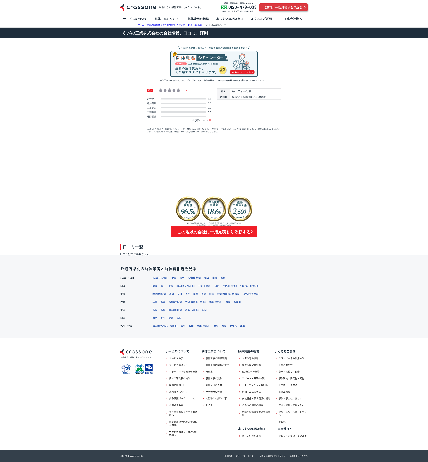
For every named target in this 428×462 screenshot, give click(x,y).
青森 (174, 278)
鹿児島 (233, 326)
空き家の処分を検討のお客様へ (183, 413)
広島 (187, 310)
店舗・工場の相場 (251, 392)
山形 (214, 278)
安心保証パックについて (182, 398)
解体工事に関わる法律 (217, 365)
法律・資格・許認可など (291, 405)
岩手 (182, 278)
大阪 (187, 302)
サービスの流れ (177, 358)
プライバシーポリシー (246, 456)
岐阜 (211, 294)
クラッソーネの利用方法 (291, 358)
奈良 (228, 302)
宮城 (190, 278)
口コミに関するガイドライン (273, 456)
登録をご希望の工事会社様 (293, 436)
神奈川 (226, 286)
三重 (154, 302)
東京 (217, 286)
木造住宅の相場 (250, 358)
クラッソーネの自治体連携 (183, 372)
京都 (171, 302)
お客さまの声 (176, 405)
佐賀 (183, 326)
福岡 (154, 326)
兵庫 (211, 302)
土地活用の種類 (214, 392)
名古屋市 (253, 294)
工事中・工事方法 (288, 385)
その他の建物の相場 (252, 405)
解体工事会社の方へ (299, 456)
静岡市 (226, 294)
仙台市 (196, 278)
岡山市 (177, 310)
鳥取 (154, 310)
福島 (222, 278)
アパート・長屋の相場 (253, 378)
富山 (171, 294)
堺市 (202, 302)
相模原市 (254, 286)
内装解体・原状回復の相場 (256, 398)
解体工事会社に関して (290, 398)
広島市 (194, 310)
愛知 (245, 294)
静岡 (219, 294)
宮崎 (224, 326)
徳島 (154, 318)
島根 (162, 310)
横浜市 (234, 286)
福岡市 (173, 326)
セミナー (210, 405)
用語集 (209, 372)
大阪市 (194, 302)
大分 (216, 326)
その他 (282, 422)
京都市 (177, 302)
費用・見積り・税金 (289, 372)
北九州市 (162, 326)
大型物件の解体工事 (216, 398)
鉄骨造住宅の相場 (251, 365)
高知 (179, 318)
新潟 (154, 294)
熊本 (199, 326)
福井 (187, 294)
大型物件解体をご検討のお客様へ (183, 433)
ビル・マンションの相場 (255, 385)
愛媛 (171, 318)
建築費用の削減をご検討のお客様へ (183, 423)
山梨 (195, 294)
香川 (162, 318)
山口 (204, 310)
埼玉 (179, 286)
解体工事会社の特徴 (179, 378)
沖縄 (242, 326)
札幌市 (163, 278)
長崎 (191, 326)
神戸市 (218, 302)
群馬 (171, 286)
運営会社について (178, 392)
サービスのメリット (179, 365)
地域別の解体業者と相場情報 (256, 413)
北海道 (155, 278)
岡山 (171, 310)
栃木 (162, 286)
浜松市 (235, 294)
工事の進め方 (286, 365)
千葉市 (206, 286)
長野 (203, 294)
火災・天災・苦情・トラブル (293, 413)
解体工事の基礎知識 (216, 358)
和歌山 (237, 302)
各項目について (200, 120)
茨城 (154, 286)
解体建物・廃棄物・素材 (291, 378)
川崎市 (243, 286)
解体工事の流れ (214, 378)
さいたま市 (188, 286)
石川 (179, 294)
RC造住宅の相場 (250, 372)
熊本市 (205, 326)
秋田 (206, 278)
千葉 (200, 286)
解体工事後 (284, 392)
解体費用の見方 (214, 385)
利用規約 (228, 456)
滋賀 (162, 302)
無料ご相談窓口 (177, 385)
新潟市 (161, 294)
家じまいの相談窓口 (252, 436)
